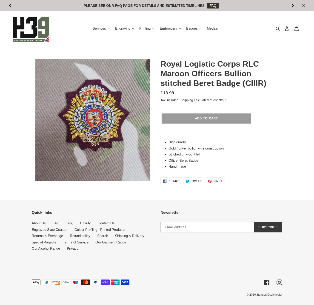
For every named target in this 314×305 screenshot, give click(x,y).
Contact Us (106, 223)
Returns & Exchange (47, 236)
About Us (39, 223)
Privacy (72, 248)
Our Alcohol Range (46, 248)
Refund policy (80, 236)
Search (102, 236)
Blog (69, 223)
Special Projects (44, 242)
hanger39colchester (269, 294)
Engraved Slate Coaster (50, 230)
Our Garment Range (110, 242)
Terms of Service (75, 242)
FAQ (213, 6)
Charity (85, 223)
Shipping (186, 100)
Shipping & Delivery (129, 236)
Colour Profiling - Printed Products (99, 230)
